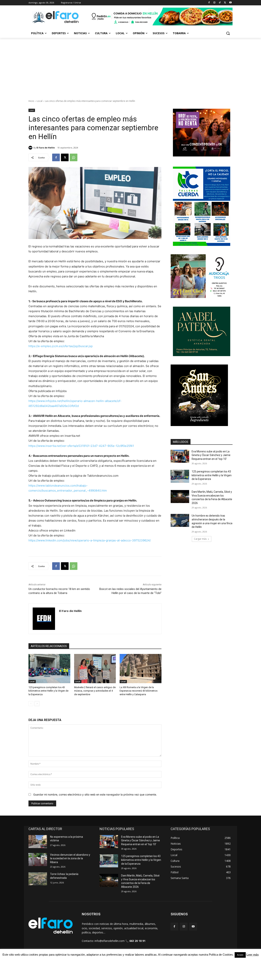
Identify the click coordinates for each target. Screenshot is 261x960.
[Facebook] (209, 3)
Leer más (252, 954)
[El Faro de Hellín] (30, 148)
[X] (225, 3)
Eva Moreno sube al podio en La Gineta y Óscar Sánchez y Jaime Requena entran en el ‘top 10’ (211, 455)
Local (39, 101)
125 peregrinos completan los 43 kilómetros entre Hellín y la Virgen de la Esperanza (48, 691)
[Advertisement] (130, 66)
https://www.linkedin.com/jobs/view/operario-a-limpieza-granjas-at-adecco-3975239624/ (89, 540)
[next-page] (37, 703)
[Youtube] (230, 3)
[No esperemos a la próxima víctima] (37, 841)
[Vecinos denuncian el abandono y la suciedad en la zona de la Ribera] (37, 859)
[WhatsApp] (73, 157)
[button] (228, 33)
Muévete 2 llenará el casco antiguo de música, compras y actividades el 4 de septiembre (95, 691)
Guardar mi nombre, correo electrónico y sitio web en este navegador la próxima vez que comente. (95, 794)
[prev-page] (30, 703)
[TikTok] (220, 3)
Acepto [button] (240, 955)
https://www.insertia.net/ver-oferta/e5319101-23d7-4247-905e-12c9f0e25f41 (81, 446)
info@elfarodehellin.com (110, 941)
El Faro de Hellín (45, 147)
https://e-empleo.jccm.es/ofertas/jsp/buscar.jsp (60, 346)
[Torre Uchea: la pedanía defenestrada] (37, 878)
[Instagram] (214, 3)
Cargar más (200, 538)
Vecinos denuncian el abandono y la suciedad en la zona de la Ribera (70, 858)
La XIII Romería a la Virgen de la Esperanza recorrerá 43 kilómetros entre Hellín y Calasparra (138, 691)
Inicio (31, 101)
